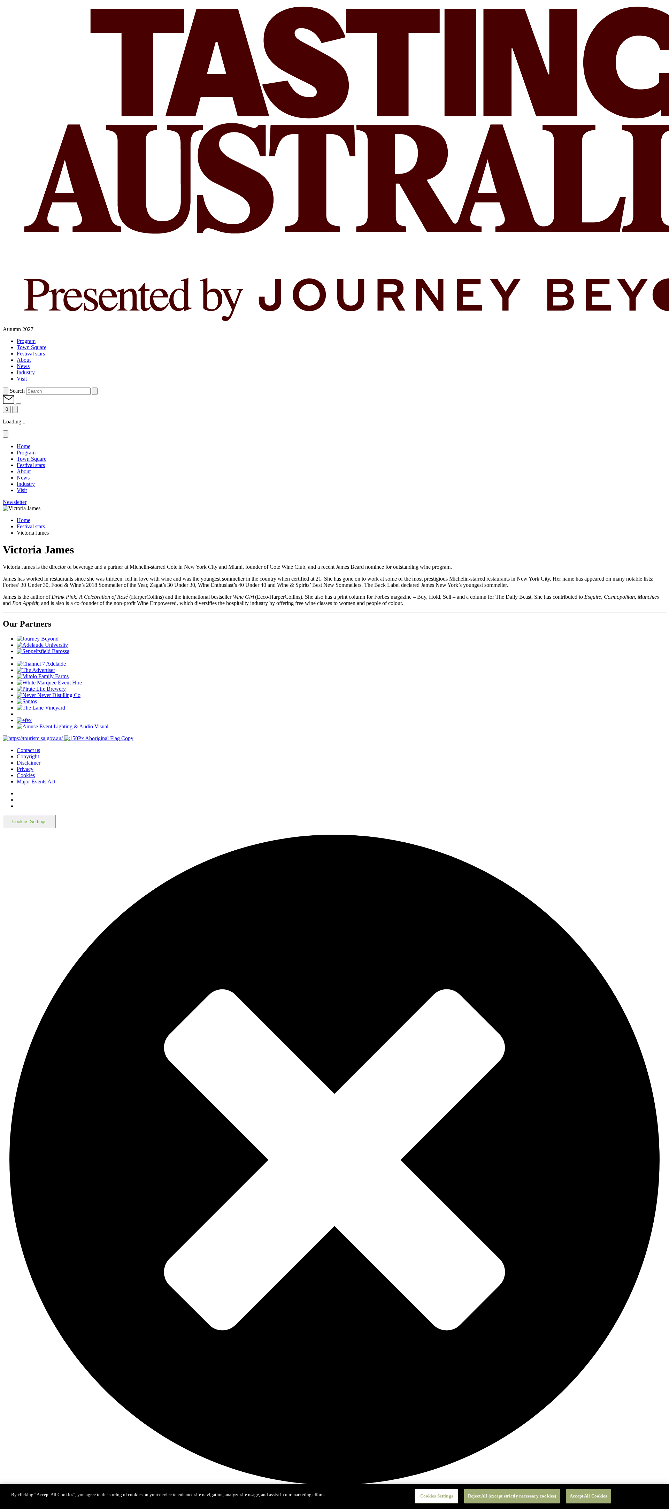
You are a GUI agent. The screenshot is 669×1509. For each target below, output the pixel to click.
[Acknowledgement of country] (98, 738)
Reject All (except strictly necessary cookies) (512, 1496)
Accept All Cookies (588, 1496)
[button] (9, 402)
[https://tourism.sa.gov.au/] (33, 738)
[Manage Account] (18, 404)
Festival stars (31, 526)
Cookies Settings (29, 821)
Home (23, 520)
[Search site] (5, 391)
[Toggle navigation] (15, 409)
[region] (334, 1496)
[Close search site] (95, 391)
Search (17, 391)
